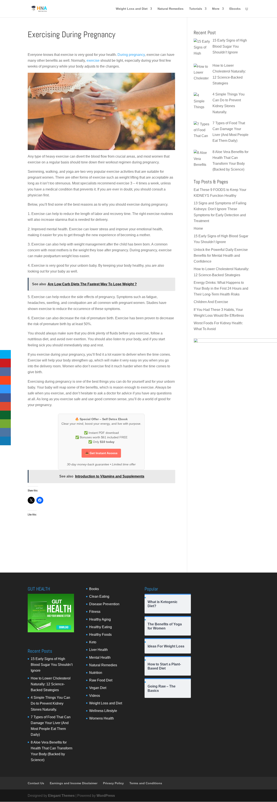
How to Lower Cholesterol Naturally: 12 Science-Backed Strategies (51, 684)
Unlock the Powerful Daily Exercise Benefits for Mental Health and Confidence (221, 255)
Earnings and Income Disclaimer (73, 783)
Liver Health (98, 650)
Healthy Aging (100, 619)
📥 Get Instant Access (101, 453)
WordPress (106, 795)
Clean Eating (99, 596)
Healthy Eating (100, 627)
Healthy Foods (100, 634)
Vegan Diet (97, 688)
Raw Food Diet (100, 680)
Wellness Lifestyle (103, 711)
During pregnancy (131, 54)
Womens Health (101, 718)
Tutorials (195, 8)
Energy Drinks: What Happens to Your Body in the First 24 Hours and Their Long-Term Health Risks (221, 288)
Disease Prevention (104, 604)
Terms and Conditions (145, 783)
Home (198, 228)
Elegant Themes (61, 795)
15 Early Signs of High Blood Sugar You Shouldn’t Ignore (51, 664)
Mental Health (100, 657)
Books (94, 589)
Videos (94, 695)
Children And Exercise (211, 302)
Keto (92, 642)
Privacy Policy (113, 783)
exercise (93, 60)
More (215, 8)
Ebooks (235, 8)
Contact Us (36, 783)
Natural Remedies (171, 8)
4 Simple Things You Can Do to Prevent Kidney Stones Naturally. (50, 703)
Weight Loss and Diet (132, 8)
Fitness (94, 611)
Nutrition (95, 673)
